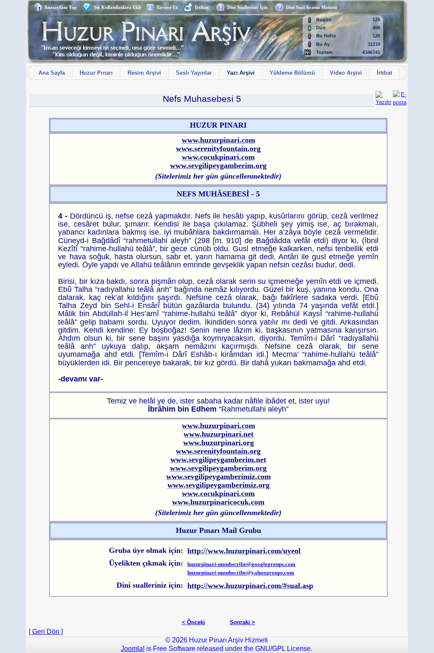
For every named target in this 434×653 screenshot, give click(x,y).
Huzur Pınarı (96, 73)
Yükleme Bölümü (292, 73)
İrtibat (200, 7)
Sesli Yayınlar (194, 73)
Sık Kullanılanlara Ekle (116, 7)
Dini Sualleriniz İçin (246, 7)
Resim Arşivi (144, 73)
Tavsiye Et (166, 7)
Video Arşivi (346, 73)
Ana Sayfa (52, 73)
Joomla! (133, 648)
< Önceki (193, 622)
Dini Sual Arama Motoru (310, 7)
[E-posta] (399, 96)
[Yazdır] (383, 96)
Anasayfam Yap (59, 7)
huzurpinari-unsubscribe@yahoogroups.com (240, 572)
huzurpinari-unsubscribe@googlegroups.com (241, 564)
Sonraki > (242, 622)
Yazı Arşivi (241, 73)
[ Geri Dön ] (46, 631)
